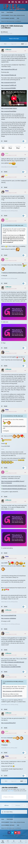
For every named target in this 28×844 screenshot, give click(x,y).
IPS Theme (5, 835)
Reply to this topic (14, 38)
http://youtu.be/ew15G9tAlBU (8, 88)
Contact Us (22, 835)
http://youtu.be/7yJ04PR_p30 (8, 85)
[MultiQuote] (2, 141)
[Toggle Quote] (3, 225)
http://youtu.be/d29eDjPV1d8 (8, 615)
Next (22, 44)
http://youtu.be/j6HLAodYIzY (8, 723)
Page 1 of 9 (14, 44)
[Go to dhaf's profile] (2, 154)
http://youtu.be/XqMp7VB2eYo (9, 108)
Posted (10, 51)
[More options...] (25, 51)
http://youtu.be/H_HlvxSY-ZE (8, 82)
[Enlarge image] (9, 163)
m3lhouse (5, 32)
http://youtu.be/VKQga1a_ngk (8, 75)
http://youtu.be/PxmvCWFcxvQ (9, 69)
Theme (17, 835)
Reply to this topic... (9, 797)
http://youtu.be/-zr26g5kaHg (8, 618)
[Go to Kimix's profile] (2, 191)
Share (7, 805)
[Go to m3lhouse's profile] (2, 50)
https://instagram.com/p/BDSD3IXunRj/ (14, 662)
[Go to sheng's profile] (2, 352)
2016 (11, 33)
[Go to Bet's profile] (2, 176)
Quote (5, 141)
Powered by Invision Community (14, 837)
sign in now (10, 790)
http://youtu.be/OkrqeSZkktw (8, 111)
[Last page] (26, 44)
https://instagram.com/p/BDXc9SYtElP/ (11, 666)
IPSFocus (11, 835)
